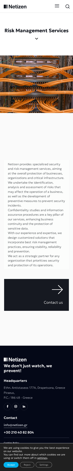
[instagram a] (15, 406)
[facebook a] (7, 406)
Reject (27, 464)
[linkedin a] (24, 406)
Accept (11, 464)
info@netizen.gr (15, 425)
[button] (57, 6)
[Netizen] (15, 6)
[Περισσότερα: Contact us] (36, 295)
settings (42, 458)
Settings (43, 464)
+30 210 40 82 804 (19, 432)
